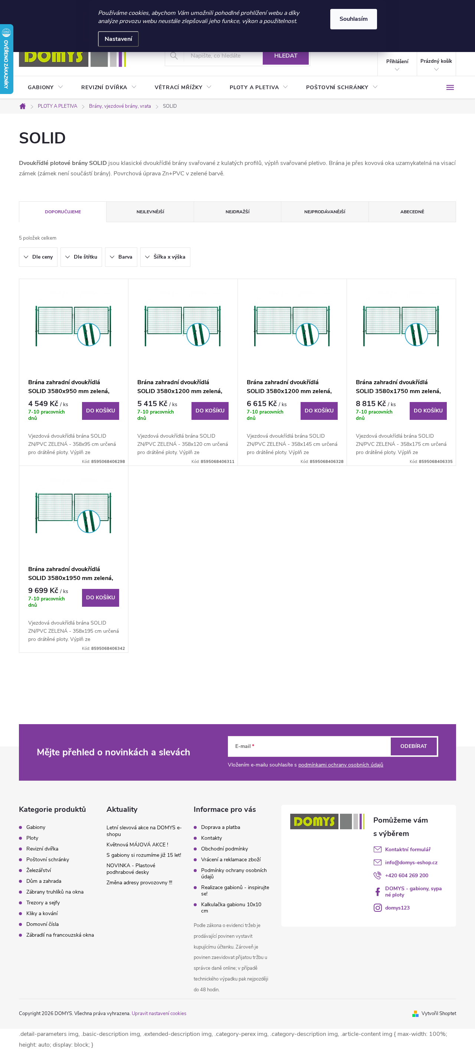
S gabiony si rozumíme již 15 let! (144, 855)
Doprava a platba (220, 827)
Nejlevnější (150, 212)
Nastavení (118, 39)
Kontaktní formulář (407, 849)
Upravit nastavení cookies (159, 1013)
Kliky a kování (42, 914)
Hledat (286, 56)
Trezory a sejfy (43, 903)
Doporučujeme (63, 212)
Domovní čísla (42, 924)
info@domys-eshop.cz (411, 862)
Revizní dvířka (42, 849)
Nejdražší (237, 212)
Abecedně (412, 212)
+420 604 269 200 (406, 875)
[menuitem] (45, 87)
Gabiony (35, 827)
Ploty (32, 838)
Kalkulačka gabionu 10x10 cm (231, 907)
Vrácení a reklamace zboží (231, 859)
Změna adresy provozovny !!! (139, 882)
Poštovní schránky (47, 860)
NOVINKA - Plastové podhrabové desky (131, 869)
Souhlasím (354, 19)
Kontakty (211, 838)
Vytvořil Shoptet (439, 1013)
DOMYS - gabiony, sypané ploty (413, 891)
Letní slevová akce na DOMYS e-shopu (144, 831)
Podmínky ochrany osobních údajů (234, 873)
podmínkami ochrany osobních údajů (340, 764)
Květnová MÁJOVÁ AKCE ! (137, 844)
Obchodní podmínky (224, 848)
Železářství (38, 871)
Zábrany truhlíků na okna (54, 892)
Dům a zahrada (43, 881)
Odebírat (413, 746)
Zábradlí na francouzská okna (60, 935)
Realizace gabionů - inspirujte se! (235, 890)
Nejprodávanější (324, 212)
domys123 (397, 907)
